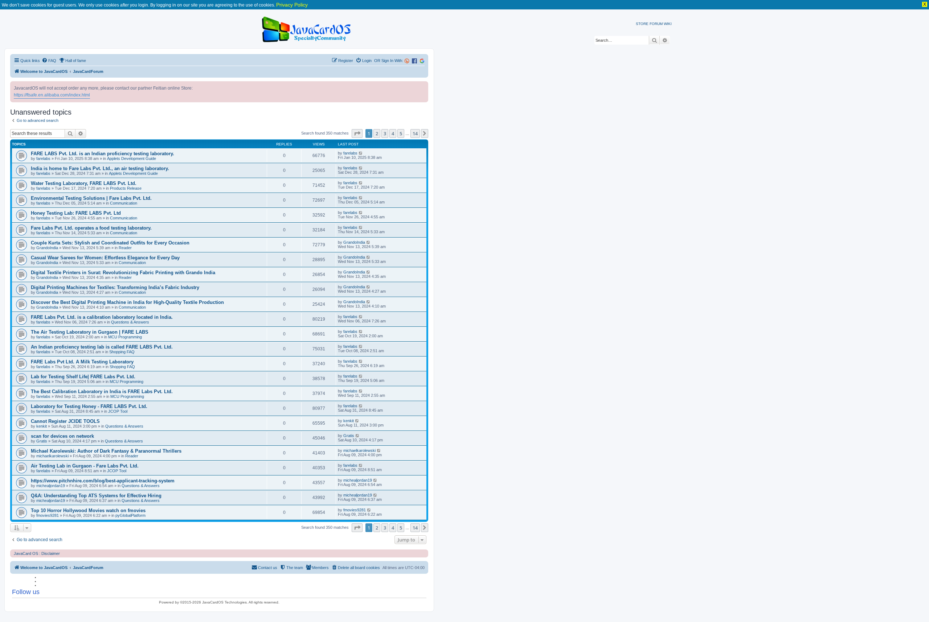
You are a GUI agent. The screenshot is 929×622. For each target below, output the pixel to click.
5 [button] (401, 133)
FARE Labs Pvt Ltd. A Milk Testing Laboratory (82, 361)
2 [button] (377, 133)
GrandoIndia (47, 248)
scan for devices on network (62, 436)
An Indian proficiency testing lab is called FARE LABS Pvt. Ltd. (102, 347)
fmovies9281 (47, 515)
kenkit (41, 426)
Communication (123, 203)
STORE (642, 24)
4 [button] (393, 133)
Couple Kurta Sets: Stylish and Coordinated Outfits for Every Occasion (110, 243)
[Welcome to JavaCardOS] (306, 28)
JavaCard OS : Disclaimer (37, 553)
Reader (125, 248)
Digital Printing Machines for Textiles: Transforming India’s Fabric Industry (115, 287)
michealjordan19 (50, 485)
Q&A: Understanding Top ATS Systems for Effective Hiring (96, 495)
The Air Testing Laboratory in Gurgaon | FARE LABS (89, 332)
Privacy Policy (292, 5)
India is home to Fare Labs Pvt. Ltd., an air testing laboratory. (100, 168)
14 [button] (415, 133)
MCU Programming (125, 337)
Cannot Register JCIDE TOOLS (65, 421)
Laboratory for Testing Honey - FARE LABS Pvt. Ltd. (89, 406)
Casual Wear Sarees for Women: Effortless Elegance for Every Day (105, 257)
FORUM (656, 24)
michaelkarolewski (52, 456)
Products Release (126, 188)
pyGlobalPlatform (130, 515)
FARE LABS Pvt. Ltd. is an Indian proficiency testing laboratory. (102, 153)
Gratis (41, 441)
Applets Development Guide (131, 158)
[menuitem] (49, 60)
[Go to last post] (361, 153)
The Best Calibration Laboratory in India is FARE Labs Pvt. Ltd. (102, 391)
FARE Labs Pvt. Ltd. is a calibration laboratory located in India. (102, 317)
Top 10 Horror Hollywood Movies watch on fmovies (88, 510)
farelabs (43, 158)
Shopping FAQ (122, 352)
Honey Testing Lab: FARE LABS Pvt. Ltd (76, 213)
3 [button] (385, 133)
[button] (357, 133)
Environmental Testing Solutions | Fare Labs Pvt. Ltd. (91, 198)
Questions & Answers (130, 322)
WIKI (668, 24)
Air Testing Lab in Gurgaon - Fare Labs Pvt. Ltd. (85, 466)
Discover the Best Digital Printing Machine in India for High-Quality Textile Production (127, 302)
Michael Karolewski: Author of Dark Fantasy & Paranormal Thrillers (106, 451)
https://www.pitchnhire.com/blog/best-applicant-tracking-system (103, 480)
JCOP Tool (117, 411)
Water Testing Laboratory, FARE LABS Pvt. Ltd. (83, 183)
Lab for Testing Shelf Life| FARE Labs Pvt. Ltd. (83, 376)
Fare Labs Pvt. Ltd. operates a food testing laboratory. (91, 228)
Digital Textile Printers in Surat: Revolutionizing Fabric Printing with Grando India (123, 272)
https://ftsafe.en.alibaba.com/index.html (52, 95)
